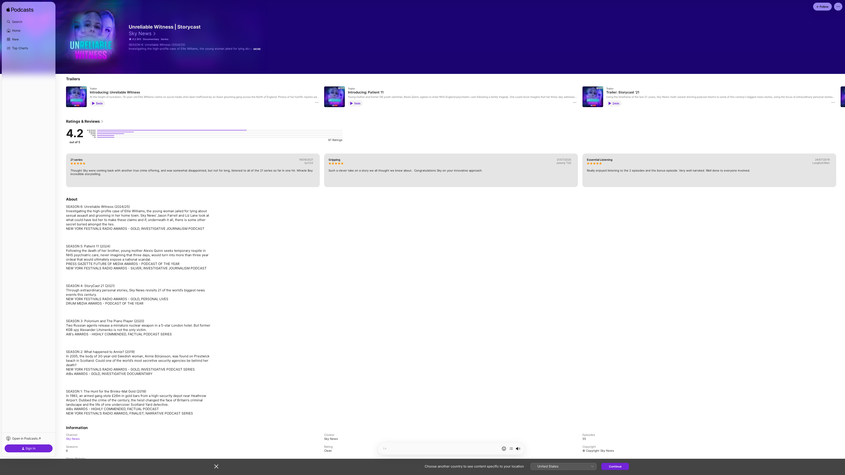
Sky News (140, 33)
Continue (615, 466)
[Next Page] (841, 96)
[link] (84, 121)
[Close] (216, 466)
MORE (257, 49)
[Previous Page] (62, 96)
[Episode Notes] (504, 449)
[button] (28, 22)
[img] (19, 10)
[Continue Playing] (511, 449)
